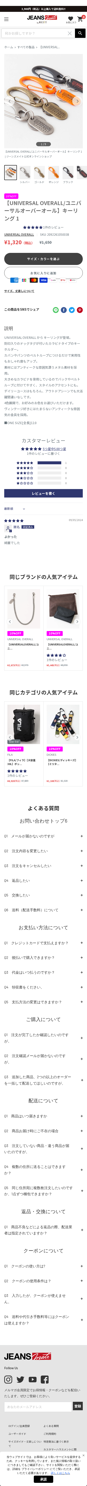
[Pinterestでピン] (80, 310)
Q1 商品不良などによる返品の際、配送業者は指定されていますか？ (38, 1230)
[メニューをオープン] (6, 19)
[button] (33, 227)
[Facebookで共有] (64, 310)
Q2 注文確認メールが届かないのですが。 (35, 1058)
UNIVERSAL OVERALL (19, 234)
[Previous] (9, 101)
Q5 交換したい (17, 895)
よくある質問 (51, 1426)
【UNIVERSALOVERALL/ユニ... (23, 646)
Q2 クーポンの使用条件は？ (27, 1281)
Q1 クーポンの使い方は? (24, 1266)
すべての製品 (26, 47)
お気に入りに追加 (43, 273)
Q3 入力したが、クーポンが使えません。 (35, 1298)
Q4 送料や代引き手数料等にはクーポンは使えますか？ (36, 1319)
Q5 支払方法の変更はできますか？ (33, 1002)
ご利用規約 (50, 1433)
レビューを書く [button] (43, 493)
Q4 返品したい (17, 880)
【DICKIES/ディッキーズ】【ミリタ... (62, 762)
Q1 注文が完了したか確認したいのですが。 (36, 1037)
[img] (13, 520)
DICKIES (51, 755)
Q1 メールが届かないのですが (29, 836)
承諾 (43, 1479)
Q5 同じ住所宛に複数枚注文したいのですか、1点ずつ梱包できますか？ (38, 1190)
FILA (10, 755)
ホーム (8, 47)
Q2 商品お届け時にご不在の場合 (31, 1131)
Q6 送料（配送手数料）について (31, 910)
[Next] (77, 101)
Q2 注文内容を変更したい (26, 851)
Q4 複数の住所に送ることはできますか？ (35, 1169)
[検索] (80, 33)
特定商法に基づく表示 (56, 1441)
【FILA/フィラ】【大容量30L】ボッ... (21, 762)
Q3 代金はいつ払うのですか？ (29, 972)
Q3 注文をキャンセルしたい (27, 865)
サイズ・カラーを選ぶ (43, 259)
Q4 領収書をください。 (24, 987)
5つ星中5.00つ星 (54, 449)
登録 (77, 1406)
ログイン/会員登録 (19, 1426)
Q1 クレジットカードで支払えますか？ (36, 943)
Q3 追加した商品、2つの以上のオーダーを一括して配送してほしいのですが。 (37, 1080)
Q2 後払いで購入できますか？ (29, 957)
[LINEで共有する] (56, 310)
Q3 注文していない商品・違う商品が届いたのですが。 (36, 1148)
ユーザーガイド (17, 1433)
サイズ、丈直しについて (19, 291)
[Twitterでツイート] (72, 310)
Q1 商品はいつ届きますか (25, 1116)
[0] (80, 19)
